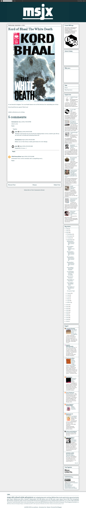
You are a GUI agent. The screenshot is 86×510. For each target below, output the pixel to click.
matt (16, 131)
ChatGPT (26, 499)
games (43, 499)
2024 (67, 232)
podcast (59, 503)
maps (32, 502)
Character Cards (11, 502)
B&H (8, 503)
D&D (32, 500)
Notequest (61, 502)
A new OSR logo (69, 25)
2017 (67, 315)
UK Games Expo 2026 (71, 432)
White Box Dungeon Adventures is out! (73, 213)
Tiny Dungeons (68, 502)
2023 (67, 304)
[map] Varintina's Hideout (72, 187)
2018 (67, 313)
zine (37, 500)
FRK (68, 499)
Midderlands (28, 503)
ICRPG (60, 500)
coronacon (16, 500)
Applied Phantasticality (69, 346)
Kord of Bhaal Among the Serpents (70, 268)
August (69, 293)
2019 (67, 312)
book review (24, 502)
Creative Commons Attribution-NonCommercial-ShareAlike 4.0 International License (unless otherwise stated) (71, 485)
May (68, 298)
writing (22, 112)
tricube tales (37, 502)
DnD (49, 500)
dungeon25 (43, 500)
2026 (67, 228)
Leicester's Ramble (70, 328)
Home (35, 185)
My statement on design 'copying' (73, 158)
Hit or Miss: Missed (70, 347)
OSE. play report (54, 499)
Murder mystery (70, 393)
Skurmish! (17, 502)
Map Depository (68, 89)
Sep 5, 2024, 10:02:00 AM (26, 146)
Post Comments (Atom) (37, 190)
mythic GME (70, 500)
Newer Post (12, 185)
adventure (15, 112)
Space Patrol (63, 499)
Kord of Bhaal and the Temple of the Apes (71, 248)
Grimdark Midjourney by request (73, 146)
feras (47, 500)
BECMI (42, 502)
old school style (17, 497)
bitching (74, 502)
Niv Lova (65, 500)
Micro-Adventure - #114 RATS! (74, 440)
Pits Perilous (40, 104)
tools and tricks (64, 497)
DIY (39, 500)
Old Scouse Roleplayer (71, 431)
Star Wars (47, 503)
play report (10, 499)
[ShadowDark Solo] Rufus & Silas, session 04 (70, 243)
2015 (67, 319)
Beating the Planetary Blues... (73, 379)
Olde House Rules (16, 156)
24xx (78, 502)
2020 (67, 310)
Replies (15, 129)
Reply (13, 126)
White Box (55, 497)
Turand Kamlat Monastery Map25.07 (73, 200)
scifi (63, 503)
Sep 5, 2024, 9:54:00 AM (28, 139)
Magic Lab (22, 503)
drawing (29, 502)
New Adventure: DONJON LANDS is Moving (70, 455)
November (70, 236)
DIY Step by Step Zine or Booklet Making (74, 122)
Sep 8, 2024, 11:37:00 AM (27, 156)
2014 (67, 321)
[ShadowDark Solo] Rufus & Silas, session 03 (70, 253)
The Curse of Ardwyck (70, 277)
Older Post (57, 185)
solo (45, 497)
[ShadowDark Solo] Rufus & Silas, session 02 (70, 258)
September (70, 239)
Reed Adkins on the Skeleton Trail (70, 288)
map (9, 497)
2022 (67, 306)
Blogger (59, 507)
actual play (75, 497)
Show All (76, 463)
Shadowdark (32, 499)
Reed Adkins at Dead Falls (70, 280)
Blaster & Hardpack (16, 503)
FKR (35, 500)
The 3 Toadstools (70, 392)
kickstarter (55, 503)
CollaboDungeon (55, 500)
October (69, 237)
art (19, 112)
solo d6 (48, 499)
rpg (70, 497)
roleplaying (39, 497)
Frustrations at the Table (74, 417)
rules (21, 500)
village (75, 500)
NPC (32, 503)
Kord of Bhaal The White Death (70, 284)
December (69, 234)
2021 (67, 308)
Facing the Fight (71, 290)
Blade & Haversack (54, 502)
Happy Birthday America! (73, 408)
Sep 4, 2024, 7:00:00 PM (25, 121)
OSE (40, 499)
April (68, 300)
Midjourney (17, 499)
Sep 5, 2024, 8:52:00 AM (26, 131)
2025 (67, 230)
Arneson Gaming (27, 500)
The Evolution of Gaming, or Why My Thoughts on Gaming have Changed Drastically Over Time (71, 174)
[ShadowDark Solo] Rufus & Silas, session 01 (70, 264)
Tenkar (51, 503)
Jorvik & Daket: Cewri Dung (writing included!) (70, 273)
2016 (67, 317)
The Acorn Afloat (70, 358)
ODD (34, 503)
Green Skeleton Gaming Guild (69, 405)
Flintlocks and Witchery (69, 414)
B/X (78, 500)
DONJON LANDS (70, 453)
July (68, 295)
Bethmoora (47, 502)
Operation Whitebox (40, 503)
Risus (22, 499)
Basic (10, 503)
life (38, 499)
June (68, 296)
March (69, 302)
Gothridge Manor (70, 437)
